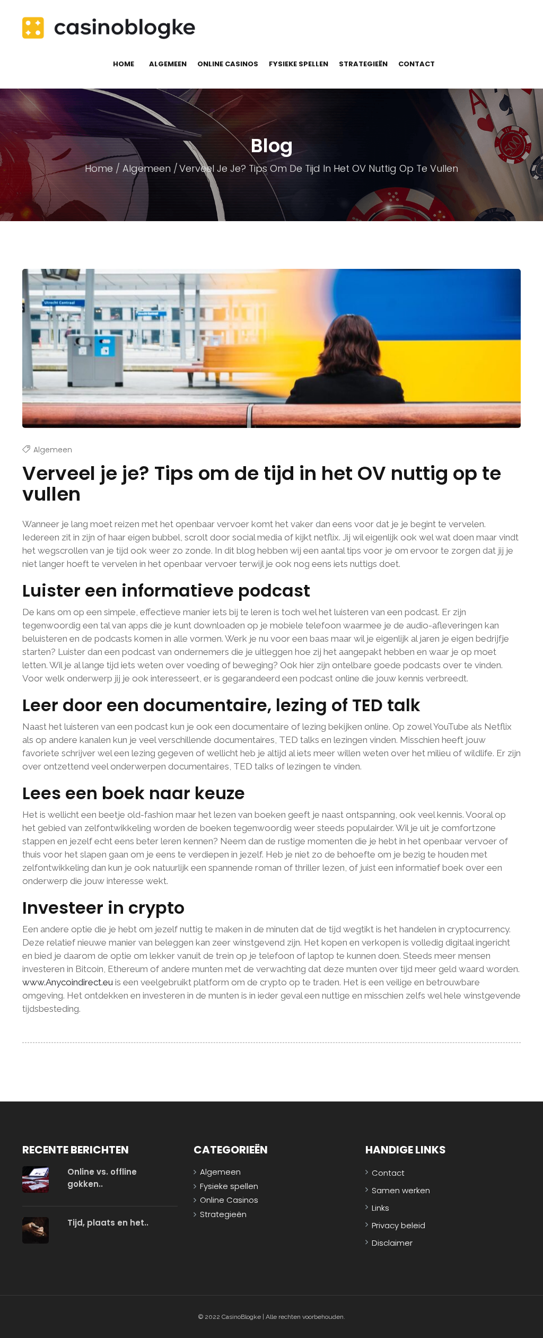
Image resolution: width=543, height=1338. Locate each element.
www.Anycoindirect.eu (67, 982)
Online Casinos (227, 64)
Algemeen (168, 64)
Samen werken (401, 1190)
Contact (416, 64)
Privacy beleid (398, 1225)
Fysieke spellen (298, 64)
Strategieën (363, 64)
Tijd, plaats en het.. (107, 1222)
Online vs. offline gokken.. (102, 1178)
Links (380, 1207)
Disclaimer (392, 1242)
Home (123, 64)
